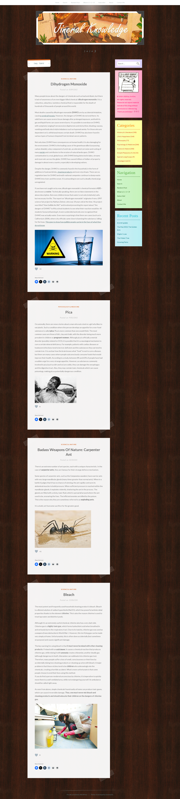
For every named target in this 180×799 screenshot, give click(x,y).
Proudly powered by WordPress (77, 794)
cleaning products (65, 172)
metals (42, 152)
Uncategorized (122, 161)
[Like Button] (36, 268)
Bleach (68, 594)
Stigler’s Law (122, 234)
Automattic (109, 794)
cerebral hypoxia (48, 116)
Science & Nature (69, 79)
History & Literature (124, 132)
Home (57, 2)
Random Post (75, 2)
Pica (68, 312)
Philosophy (121, 140)
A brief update (122, 223)
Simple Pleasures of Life (126, 153)
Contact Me (121, 2)
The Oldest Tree (123, 238)
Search (65, 2)
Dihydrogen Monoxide (69, 84)
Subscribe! (101, 2)
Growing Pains (122, 242)
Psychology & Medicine (68, 307)
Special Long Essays (124, 157)
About (111, 2)
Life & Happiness (123, 136)
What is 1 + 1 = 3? (89, 2)
